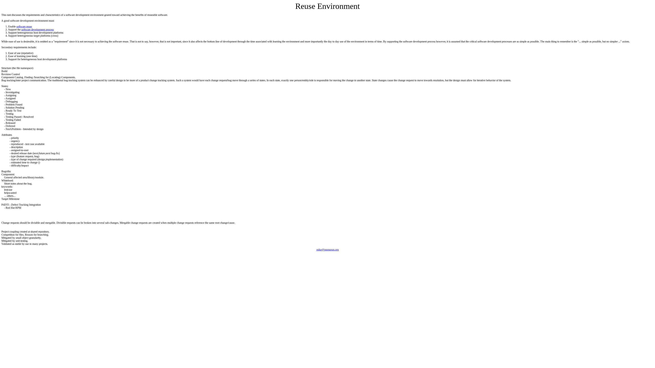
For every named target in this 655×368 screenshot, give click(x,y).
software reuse (24, 26)
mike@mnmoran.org (327, 249)
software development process (37, 29)
